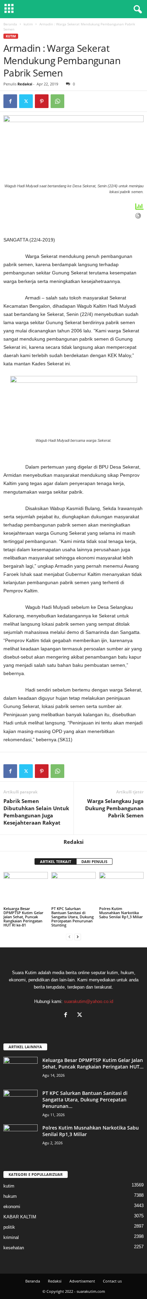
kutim (28, 24)
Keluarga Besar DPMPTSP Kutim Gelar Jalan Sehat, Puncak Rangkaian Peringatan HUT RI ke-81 (23, 917)
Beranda (10, 24)
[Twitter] (26, 101)
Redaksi (24, 83)
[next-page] (77, 936)
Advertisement (82, 1281)
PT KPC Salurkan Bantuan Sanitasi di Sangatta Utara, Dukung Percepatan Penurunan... (85, 1099)
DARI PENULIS (94, 861)
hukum (10, 1196)
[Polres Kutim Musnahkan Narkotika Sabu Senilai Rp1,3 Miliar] (121, 888)
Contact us (112, 1281)
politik (9, 1227)
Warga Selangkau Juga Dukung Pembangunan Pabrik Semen (114, 808)
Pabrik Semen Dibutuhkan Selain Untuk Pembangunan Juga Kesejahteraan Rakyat (36, 812)
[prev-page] (69, 936)
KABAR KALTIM (19, 1216)
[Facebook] (10, 101)
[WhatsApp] (57, 101)
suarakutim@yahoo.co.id (88, 1001)
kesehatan (13, 1247)
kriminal (11, 1237)
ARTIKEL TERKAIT (55, 861)
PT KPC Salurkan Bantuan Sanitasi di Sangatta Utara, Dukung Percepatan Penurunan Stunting (72, 917)
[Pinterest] (42, 101)
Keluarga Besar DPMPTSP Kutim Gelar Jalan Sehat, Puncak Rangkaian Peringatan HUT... (93, 1063)
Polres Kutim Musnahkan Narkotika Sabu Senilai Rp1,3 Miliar (121, 912)
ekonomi (11, 1206)
